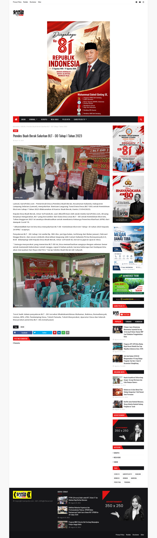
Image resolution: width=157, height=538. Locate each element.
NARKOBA (134, 478)
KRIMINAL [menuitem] (32, 119)
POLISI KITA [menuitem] (66, 119)
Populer (118, 321)
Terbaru (128, 321)
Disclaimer (33, 2)
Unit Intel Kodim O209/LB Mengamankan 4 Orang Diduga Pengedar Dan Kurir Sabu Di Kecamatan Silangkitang (133, 359)
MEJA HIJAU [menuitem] (55, 119)
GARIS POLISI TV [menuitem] (79, 119)
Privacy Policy (17, 2)
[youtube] (139, 2)
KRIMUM (125, 478)
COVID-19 (116, 474)
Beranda (16, 127)
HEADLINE (138, 474)
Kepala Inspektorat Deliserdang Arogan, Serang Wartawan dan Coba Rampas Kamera (133, 379)
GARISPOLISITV (127, 474)
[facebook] (136, 2)
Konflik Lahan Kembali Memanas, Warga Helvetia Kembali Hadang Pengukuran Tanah (134, 404)
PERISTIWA (117, 482)
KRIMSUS (117, 478)
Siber (39, 2)
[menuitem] (16, 119)
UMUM (22, 127)
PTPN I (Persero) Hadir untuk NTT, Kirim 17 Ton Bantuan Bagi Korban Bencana (83, 498)
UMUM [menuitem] (23, 119)
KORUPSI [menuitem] (44, 119)
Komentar (138, 321)
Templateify (22, 535)
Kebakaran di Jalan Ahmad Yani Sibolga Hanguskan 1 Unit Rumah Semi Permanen (134, 392)
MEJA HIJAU (117, 457)
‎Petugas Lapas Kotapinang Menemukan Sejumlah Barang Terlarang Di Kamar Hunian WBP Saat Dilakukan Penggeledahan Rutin (133, 332)
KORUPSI (116, 453)
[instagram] (143, 2)
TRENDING (127, 482)
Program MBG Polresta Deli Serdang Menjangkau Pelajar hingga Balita (84, 523)
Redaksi (25, 2)
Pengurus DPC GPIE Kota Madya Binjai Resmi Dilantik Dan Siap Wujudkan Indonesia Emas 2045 (133, 346)
